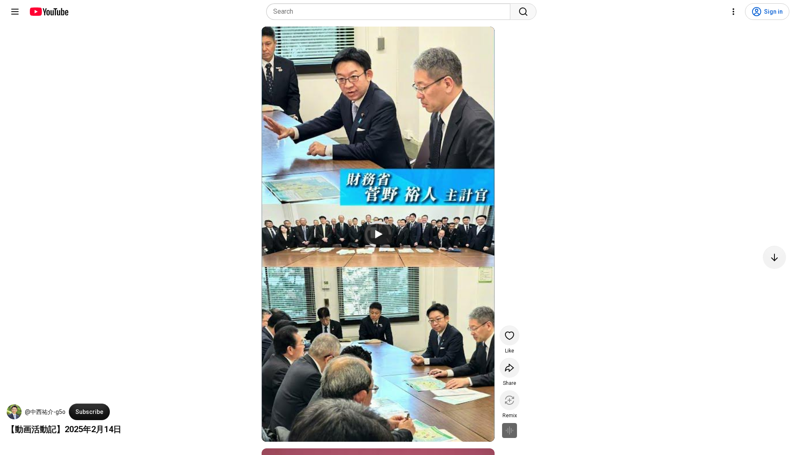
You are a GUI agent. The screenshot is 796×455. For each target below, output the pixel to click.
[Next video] (774, 257)
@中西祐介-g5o (45, 412)
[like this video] (509, 335)
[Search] (523, 11)
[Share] (509, 368)
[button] (14, 411)
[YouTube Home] (48, 11)
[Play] (378, 234)
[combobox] (390, 12)
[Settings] (733, 12)
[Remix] (509, 400)
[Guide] (15, 12)
